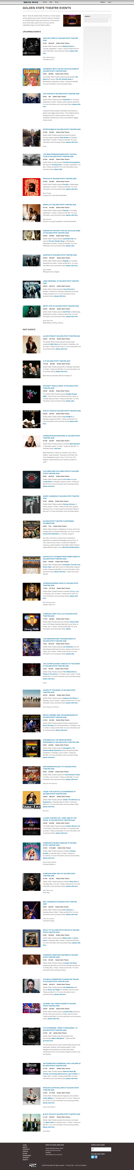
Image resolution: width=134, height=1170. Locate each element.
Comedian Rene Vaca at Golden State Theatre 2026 (59, 874)
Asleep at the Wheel (70, 698)
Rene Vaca (74, 881)
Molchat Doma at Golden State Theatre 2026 (60, 39)
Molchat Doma (68, 46)
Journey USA (68, 1012)
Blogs (25, 1153)
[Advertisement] (97, 55)
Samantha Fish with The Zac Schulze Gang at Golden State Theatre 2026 (61, 231)
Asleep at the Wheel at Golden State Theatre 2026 (59, 691)
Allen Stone (54, 344)
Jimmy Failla (74, 622)
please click (58, 169)
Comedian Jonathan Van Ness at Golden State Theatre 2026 (60, 956)
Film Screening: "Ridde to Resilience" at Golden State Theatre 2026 (60, 1029)
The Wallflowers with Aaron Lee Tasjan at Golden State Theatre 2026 (61, 980)
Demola (66, 210)
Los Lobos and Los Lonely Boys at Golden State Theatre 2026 (61, 472)
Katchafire (67, 99)
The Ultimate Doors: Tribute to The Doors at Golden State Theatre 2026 (61, 664)
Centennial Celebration (51, 534)
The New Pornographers (71, 162)
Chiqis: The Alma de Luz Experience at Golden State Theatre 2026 (59, 792)
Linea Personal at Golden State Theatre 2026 (61, 282)
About (56, 2)
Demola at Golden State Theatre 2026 (59, 204)
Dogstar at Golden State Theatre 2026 (60, 255)
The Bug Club (57, 165)
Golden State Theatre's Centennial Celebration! (58, 522)
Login (109, 2)
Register (102, 2)
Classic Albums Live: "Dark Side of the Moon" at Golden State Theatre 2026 (59, 819)
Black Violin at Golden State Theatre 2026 (61, 1114)
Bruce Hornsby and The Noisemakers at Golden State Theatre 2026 (60, 716)
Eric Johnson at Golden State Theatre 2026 (60, 903)
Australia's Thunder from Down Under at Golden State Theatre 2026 (61, 557)
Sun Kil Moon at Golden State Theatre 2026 (62, 411)
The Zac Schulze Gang (64, 79)
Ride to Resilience (58, 1038)
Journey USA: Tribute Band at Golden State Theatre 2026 (59, 1004)
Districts (26, 1149)
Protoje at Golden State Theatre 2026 (59, 178)
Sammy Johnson (69, 504)
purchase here (48, 1041)
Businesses (27, 1155)
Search (25, 1160)
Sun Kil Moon (68, 417)
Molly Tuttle (67, 938)
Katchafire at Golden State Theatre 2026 (61, 93)
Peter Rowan (64, 137)
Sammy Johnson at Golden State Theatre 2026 (61, 497)
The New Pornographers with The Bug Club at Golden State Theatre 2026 (60, 155)
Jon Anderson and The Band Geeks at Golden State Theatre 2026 (59, 640)
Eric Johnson (68, 910)
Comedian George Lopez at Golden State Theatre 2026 (60, 584)
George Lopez (74, 591)
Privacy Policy (70, 1165)
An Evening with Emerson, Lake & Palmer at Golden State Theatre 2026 (62, 1064)
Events (45, 2)
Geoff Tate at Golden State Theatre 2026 (61, 306)
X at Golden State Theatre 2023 (56, 361)
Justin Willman (48, 1098)
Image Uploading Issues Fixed (54, 1148)
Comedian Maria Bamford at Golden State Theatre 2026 (61, 437)
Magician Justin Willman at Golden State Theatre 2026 (61, 1088)
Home (25, 1145)
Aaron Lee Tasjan (54, 990)
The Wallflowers (68, 987)
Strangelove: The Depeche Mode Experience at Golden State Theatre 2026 (61, 741)
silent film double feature (71, 547)
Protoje (65, 184)
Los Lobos (67, 479)
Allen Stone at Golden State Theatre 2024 (61, 336)
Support (26, 1158)
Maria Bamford (75, 444)
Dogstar (66, 261)
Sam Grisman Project (72, 775)
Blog (51, 2)
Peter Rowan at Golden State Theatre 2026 (62, 129)
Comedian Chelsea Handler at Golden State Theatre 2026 (59, 844)
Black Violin (50, 1122)
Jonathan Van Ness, (70, 963)
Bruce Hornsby (48, 725)
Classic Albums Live (73, 826)
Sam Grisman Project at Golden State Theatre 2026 (59, 767)
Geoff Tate (66, 312)
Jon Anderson (68, 647)
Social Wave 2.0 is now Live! (54, 1154)
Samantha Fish (68, 239)
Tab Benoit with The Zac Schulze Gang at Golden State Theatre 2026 (61, 70)
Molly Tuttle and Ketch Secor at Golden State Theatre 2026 (61, 931)
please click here (72, 142)
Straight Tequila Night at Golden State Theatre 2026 (60, 387)
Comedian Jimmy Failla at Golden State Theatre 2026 (60, 615)
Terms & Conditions (81, 1165)
